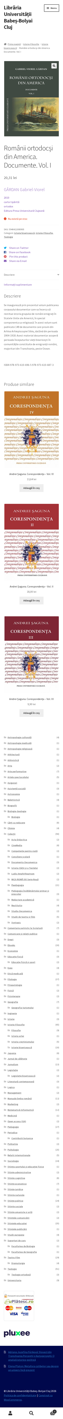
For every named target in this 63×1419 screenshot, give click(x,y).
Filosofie (16, 1030)
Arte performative (17, 771)
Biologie (15, 816)
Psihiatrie (13, 1144)
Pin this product (18, 256)
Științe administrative (19, 1172)
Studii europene (16, 1234)
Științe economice (17, 1183)
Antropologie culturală (19, 737)
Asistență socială (17, 788)
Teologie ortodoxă (21, 1274)
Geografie (13, 1001)
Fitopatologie (15, 985)
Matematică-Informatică (21, 1109)
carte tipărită (11, 202)
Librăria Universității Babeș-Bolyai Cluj (18, 17)
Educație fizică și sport (23, 962)
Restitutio (16, 905)
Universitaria (14, 1280)
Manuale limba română (20, 1098)
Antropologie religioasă (20, 748)
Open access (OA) (17, 1121)
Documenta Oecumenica (24, 862)
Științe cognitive (16, 1178)
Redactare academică (22, 899)
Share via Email (18, 261)
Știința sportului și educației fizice (26, 1166)
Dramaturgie (18, 1263)
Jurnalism (13, 1064)
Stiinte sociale (15, 1206)
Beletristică (14, 799)
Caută (31, 1413)
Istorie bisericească (24, 233)
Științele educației (17, 1223)
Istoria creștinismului (22, 1041)
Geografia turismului (22, 1007)
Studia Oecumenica (21, 911)
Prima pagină (14, 44)
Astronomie (14, 794)
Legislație (13, 1070)
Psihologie (13, 1149)
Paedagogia (17, 885)
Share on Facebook (19, 252)
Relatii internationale (19, 1155)
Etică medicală (15, 973)
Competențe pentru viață (24, 851)
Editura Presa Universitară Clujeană (24, 210)
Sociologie (13, 1160)
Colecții (11, 833)
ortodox (8, 206)
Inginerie (12, 1013)
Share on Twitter (19, 247)
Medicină (12, 1115)
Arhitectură (13, 754)
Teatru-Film (14, 1257)
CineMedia (16, 845)
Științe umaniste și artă (20, 1212)
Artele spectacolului (18, 777)
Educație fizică (15, 956)
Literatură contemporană (21, 1081)
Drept (10, 939)
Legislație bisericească (23, 1075)
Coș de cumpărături (48, 1410)
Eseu (10, 967)
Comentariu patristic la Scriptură (25, 928)
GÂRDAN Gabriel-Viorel (24, 189)
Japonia (12, 1053)
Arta (10, 765)
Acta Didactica (19, 839)
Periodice (12, 1132)
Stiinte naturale (16, 1195)
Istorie (11, 1019)
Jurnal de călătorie (17, 1058)
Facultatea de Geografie (24, 1251)
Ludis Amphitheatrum (22, 873)
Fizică (11, 990)
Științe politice (15, 1200)
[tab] (31, 275)
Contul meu (10, 1413)
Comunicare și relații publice (22, 933)
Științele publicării (17, 1229)
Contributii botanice (22, 1138)
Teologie (8, 236)
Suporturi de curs (17, 1240)
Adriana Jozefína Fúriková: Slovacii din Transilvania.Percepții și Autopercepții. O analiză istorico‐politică (31, 1355)
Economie (13, 950)
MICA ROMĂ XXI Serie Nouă (24, 879)
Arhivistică (13, 760)
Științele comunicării (18, 1217)
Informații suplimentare (18, 284)
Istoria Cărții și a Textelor (24, 867)
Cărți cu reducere (16, 822)
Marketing (13, 1104)
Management (14, 1092)
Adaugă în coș (31, 488)
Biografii (12, 805)
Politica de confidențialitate (20, 1395)
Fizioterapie (14, 996)
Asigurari (12, 782)
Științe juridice (15, 1189)
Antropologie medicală (19, 743)
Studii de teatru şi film (23, 916)
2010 (6, 197)
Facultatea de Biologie (23, 1246)
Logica (11, 1087)
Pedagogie (13, 1126)
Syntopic (16, 922)
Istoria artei (17, 1036)
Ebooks (11, 945)
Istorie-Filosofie (31, 44)
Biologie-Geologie (17, 811)
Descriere (9, 274)
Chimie (11, 828)
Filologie (12, 979)
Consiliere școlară (20, 856)
